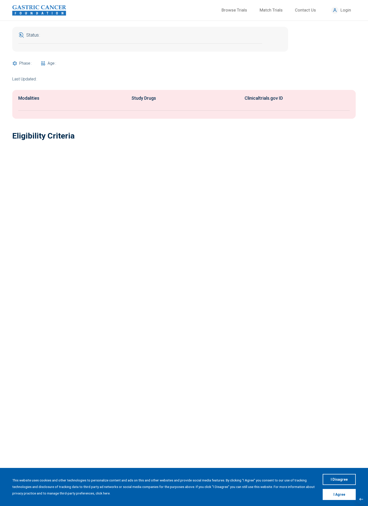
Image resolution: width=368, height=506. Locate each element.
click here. (103, 493)
